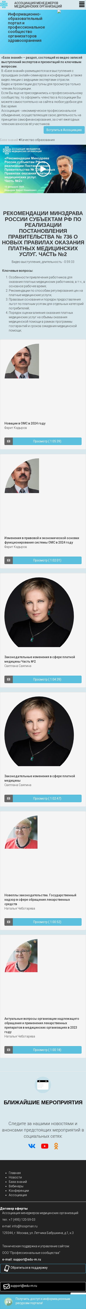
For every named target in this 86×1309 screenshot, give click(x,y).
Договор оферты (14, 1208)
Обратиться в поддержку (29, 1267)
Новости (15, 1177)
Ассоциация (18, 1195)
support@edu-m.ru (24, 1286)
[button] (27, 1259)
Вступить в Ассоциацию (64, 130)
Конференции (19, 1190)
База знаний (9, 140)
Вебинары (16, 1186)
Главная (15, 1173)
